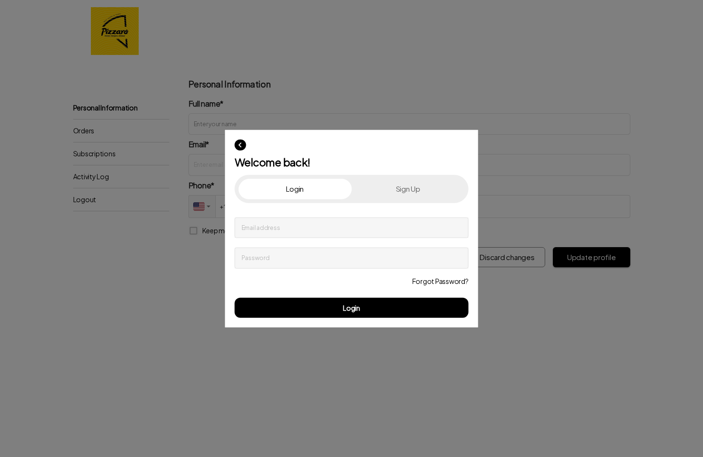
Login (351, 307)
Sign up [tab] (408, 188)
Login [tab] (295, 188)
